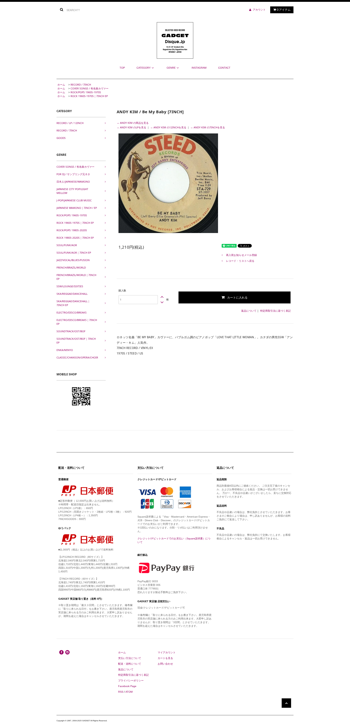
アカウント (259, 9)
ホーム (61, 84)
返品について (248, 310)
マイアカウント (167, 652)
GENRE (171, 67)
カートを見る (165, 658)
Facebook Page (127, 686)
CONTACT (224, 67)
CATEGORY (144, 67)
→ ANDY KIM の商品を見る (133, 123)
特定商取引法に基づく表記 (275, 310)
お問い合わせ (165, 663)
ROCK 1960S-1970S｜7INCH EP (89, 96)
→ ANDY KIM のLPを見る (132, 127)
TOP (122, 67)
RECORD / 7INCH (81, 84)
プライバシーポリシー (131, 680)
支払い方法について (129, 658)
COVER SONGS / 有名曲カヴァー (89, 88)
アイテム (284, 9)
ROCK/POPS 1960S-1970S (86, 92)
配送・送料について (129, 663)
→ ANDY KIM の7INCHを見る (207, 127)
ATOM (129, 691)
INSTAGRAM (199, 67)
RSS (120, 691)
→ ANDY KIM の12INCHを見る (168, 127)
